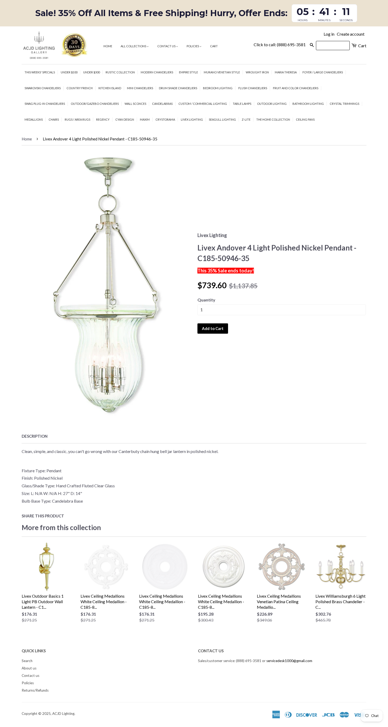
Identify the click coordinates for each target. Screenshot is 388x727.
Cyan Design (124, 119)
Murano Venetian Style (222, 72)
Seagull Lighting (222, 119)
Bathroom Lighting (308, 103)
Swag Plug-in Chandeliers (45, 103)
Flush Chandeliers (252, 88)
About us (29, 668)
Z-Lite (246, 119)
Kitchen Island (109, 88)
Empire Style (188, 72)
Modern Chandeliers (157, 72)
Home (107, 46)
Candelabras (162, 103)
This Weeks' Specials (40, 72)
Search (27, 661)
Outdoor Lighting (272, 103)
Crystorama (165, 119)
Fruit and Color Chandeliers (295, 88)
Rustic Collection (120, 72)
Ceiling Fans (305, 119)
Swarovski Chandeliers (43, 88)
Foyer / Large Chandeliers (322, 72)
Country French (80, 88)
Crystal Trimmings (344, 103)
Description (35, 436)
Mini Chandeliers (140, 88)
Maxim (145, 119)
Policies (193, 46)
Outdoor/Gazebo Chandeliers (95, 103)
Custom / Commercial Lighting (202, 103)
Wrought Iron (257, 72)
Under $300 (91, 72)
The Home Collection (273, 119)
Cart (214, 46)
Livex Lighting (192, 119)
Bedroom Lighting (218, 88)
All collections (134, 46)
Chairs (54, 119)
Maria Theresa (286, 72)
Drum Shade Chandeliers (178, 88)
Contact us (166, 46)
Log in (329, 33)
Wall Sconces (135, 103)
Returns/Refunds (35, 690)
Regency (103, 119)
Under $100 (69, 72)
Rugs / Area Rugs (77, 119)
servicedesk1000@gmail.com (289, 661)
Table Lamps (242, 103)
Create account (351, 33)
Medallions (34, 119)
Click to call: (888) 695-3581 (280, 44)
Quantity (206, 299)
